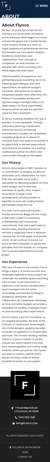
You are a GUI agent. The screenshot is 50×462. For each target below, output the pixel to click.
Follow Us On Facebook (26, 447)
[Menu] (42, 6)
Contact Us (25, 456)
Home (25, 452)
